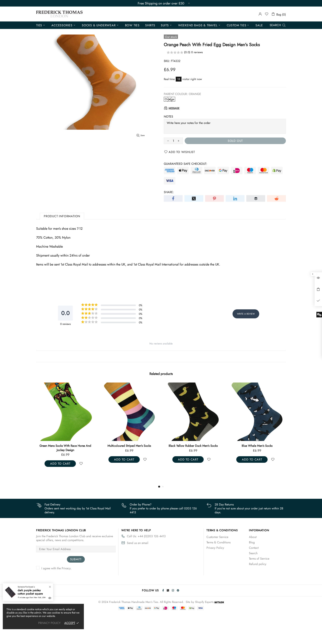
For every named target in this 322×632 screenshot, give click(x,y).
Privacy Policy (215, 548)
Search (253, 553)
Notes (168, 116)
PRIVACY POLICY (49, 623)
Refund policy (257, 564)
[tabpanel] (65, 428)
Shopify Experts (204, 602)
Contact (254, 548)
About (253, 537)
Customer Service (217, 537)
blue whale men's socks (257, 446)
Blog (252, 542)
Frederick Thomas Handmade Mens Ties (59, 14)
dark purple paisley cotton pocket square (30, 592)
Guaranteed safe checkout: (185, 164)
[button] (225, 52)
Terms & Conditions (218, 542)
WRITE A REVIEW (246, 314)
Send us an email (137, 543)
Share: (169, 192)
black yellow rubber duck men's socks (193, 446)
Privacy (66, 568)
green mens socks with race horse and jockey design (65, 448)
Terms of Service (259, 559)
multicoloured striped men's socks (129, 446)
